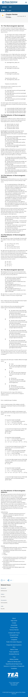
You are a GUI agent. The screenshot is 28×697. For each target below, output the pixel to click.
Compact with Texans (14, 633)
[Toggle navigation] (26, 2)
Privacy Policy (14, 627)
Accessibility (14, 625)
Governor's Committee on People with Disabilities (14, 667)
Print (4, 580)
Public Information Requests (14, 642)
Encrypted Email (14, 635)
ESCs (14, 647)
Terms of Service (14, 630)
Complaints (14, 639)
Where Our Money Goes (14, 661)
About (14, 618)
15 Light (9, 10)
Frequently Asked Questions (14, 645)
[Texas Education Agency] (13, 675)
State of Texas (14, 649)
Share (11, 580)
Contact (14, 623)
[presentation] (4, 132)
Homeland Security (14, 654)
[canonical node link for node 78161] (2, 10)
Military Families (14, 659)
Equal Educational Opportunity (14, 664)
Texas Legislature (14, 652)
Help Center (14, 620)
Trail (14, 657)
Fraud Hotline (14, 637)
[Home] (9, 2)
